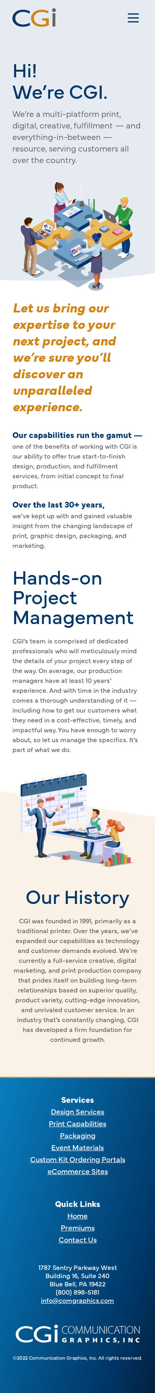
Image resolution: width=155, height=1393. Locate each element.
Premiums (78, 1227)
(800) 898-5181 (77, 1291)
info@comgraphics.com (77, 1299)
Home (77, 1215)
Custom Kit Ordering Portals (77, 1159)
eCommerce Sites (78, 1171)
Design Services (77, 1111)
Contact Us (78, 1239)
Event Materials (77, 1147)
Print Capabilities (77, 1123)
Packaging (77, 1135)
